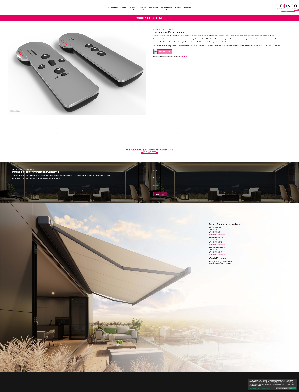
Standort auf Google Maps (217, 234)
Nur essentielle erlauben (282, 388)
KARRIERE (187, 7)
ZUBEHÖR (143, 7)
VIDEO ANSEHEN (164, 51)
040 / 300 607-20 (217, 241)
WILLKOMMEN (113, 7)
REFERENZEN (153, 7)
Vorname (156, 178)
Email (155, 186)
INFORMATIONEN (166, 7)
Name (155, 170)
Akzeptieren (292, 388)
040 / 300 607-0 (185, 56)
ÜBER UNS (123, 7)
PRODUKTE (133, 7)
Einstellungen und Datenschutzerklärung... (259, 388)
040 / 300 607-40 (217, 251)
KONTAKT (178, 7)
